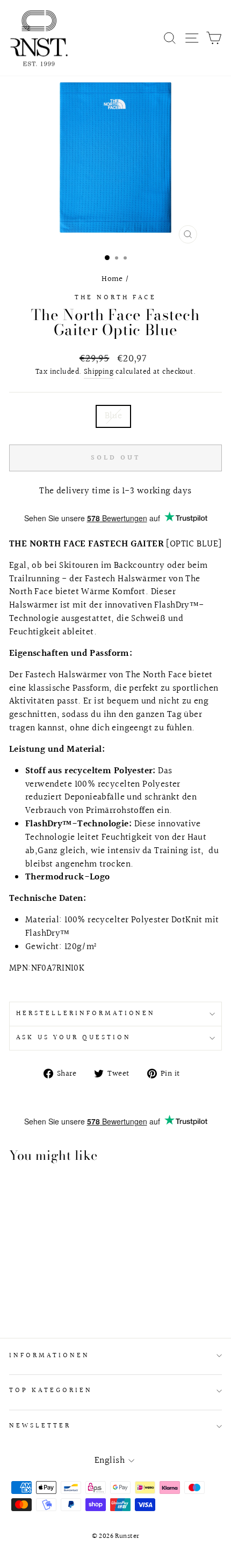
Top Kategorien (50, 1390)
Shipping (98, 372)
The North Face (115, 297)
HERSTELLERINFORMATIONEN (85, 1013)
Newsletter (40, 1425)
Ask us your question (73, 1037)
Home (112, 278)
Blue (113, 416)
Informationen (49, 1355)
